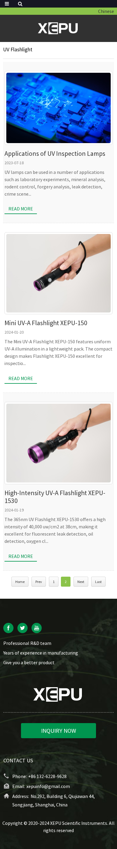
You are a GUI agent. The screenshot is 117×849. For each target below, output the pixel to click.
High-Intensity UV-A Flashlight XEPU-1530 (54, 497)
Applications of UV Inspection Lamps (54, 153)
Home (20, 581)
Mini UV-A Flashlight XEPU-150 (45, 323)
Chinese (106, 11)
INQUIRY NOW (58, 730)
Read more (20, 209)
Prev (38, 581)
